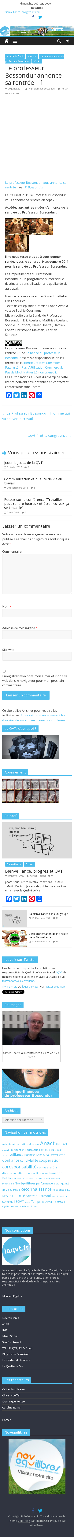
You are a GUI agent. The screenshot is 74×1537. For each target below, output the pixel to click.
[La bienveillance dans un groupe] (14, 912)
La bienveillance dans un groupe (48, 914)
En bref (29, 864)
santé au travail (38, 1195)
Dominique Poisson (14, 1401)
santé (20, 1195)
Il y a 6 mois (9, 986)
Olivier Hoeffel (38, 875)
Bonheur (29, 1155)
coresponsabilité (19, 1167)
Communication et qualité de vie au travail (33, 481)
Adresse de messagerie (20, 628)
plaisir (57, 1183)
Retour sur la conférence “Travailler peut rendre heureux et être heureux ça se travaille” (36, 503)
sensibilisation (59, 1196)
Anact (47, 1143)
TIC (42, 1202)
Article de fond (15, 56)
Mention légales (12, 1296)
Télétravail (59, 1201)
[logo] (16, 1238)
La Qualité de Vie (12, 1366)
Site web (8, 650)
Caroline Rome (11, 1407)
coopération (50, 1160)
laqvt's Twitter (30, 986)
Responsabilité (61, 1189)
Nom (7, 606)
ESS (47, 1173)
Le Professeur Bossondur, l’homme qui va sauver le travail (36, 416)
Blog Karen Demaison (15, 1354)
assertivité (7, 1149)
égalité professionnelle (14, 1206)
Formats (32, 56)
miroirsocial (54, 1178)
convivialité (29, 1160)
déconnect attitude (31, 1173)
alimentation (20, 1144)
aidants (7, 1144)
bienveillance (13, 1154)
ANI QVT (61, 1144)
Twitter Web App (54, 986)
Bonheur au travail (47, 1155)
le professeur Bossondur (42, 88)
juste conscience (38, 1178)
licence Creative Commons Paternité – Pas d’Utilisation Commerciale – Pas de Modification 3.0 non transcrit (35, 367)
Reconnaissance (36, 1189)
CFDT (62, 1155)
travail (48, 1201)
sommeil (8, 1202)
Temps (36, 1202)
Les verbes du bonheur (16, 1360)
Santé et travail (11, 1342)
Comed (6, 1420)
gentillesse (22, 1178)
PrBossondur (33, 187)
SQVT (20, 1201)
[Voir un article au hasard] (67, 41)
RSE (11, 1196)
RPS (5, 1196)
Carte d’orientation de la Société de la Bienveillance (48, 935)
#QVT (59, 972)
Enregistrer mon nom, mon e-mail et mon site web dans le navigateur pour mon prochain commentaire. (34, 680)
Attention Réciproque (26, 1149)
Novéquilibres (25, 1183)
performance (44, 1183)
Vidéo (37, 61)
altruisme (34, 1144)
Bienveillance (14, 864)
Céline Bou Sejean (13, 1389)
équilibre (32, 1206)
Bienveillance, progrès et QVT (22, 12)
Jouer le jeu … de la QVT (23, 462)
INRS (5, 1330)
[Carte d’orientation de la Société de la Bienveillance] (14, 932)
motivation (8, 1183)
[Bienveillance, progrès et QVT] (37, 824)
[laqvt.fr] (37, 29)
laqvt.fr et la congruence (49, 435)
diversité (41, 1167)
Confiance (10, 1160)
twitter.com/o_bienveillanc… (19, 980)
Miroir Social (9, 1336)
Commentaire (12, 551)
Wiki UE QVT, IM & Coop (17, 1348)
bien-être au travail (50, 1149)
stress (27, 1202)
